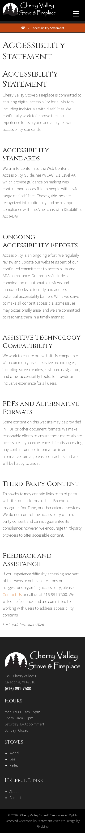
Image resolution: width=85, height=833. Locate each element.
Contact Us (12, 594)
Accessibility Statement (36, 820)
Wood (14, 753)
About (13, 791)
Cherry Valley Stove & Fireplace (41, 14)
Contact (15, 797)
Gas (12, 759)
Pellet (13, 765)
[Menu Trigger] (75, 13)
